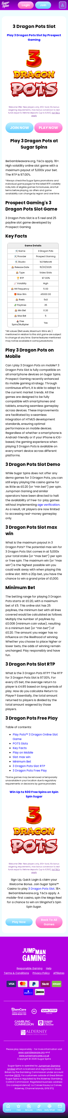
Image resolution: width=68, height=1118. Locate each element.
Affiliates (58, 973)
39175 (17, 1075)
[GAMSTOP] (49, 1011)
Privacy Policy (41, 973)
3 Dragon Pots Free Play (30, 770)
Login (26, 5)
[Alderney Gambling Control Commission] (34, 1032)
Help (48, 968)
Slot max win (21, 757)
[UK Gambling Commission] (24, 1022)
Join (43, 5)
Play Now (48, 127)
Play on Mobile (23, 752)
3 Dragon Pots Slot (41, 889)
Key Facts (20, 748)
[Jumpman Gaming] (34, 960)
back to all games (49, 922)
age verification (49, 505)
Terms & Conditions (16, 973)
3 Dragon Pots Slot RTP (29, 766)
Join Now (19, 127)
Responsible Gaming (29, 968)
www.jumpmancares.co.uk (34, 1055)
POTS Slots (20, 743)
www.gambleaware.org (31, 1052)
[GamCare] (19, 1011)
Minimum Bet (22, 761)
